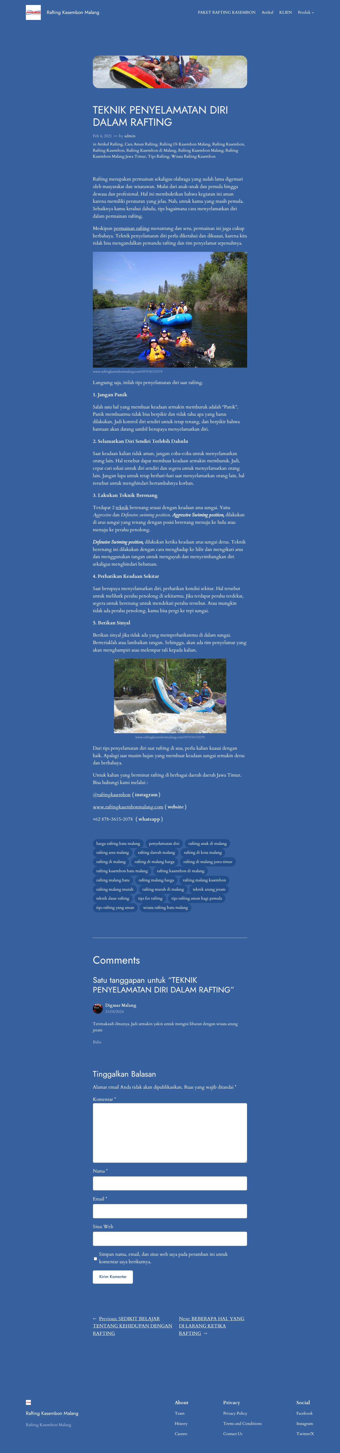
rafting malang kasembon (204, 880)
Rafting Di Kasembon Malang (185, 144)
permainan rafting (132, 228)
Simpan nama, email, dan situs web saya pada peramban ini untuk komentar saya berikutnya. (163, 1258)
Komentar (104, 1099)
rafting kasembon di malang (180, 871)
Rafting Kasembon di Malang (151, 150)
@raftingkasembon (112, 795)
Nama (100, 1171)
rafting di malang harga (154, 861)
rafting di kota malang (203, 852)
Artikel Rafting (110, 144)
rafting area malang (112, 852)
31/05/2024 (114, 1011)
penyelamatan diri (164, 843)
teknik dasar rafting (112, 898)
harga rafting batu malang (118, 843)
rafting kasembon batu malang (122, 871)
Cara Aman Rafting (141, 144)
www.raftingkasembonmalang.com (128, 807)
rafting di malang (111, 861)
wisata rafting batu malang (165, 907)
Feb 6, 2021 (102, 136)
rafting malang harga (156, 880)
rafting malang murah (114, 889)
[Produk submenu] (313, 12)
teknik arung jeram (209, 889)
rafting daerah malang (156, 852)
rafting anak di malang (207, 843)
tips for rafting (150, 898)
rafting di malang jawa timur (207, 861)
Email (100, 1199)
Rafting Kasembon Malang (73, 12)
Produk (304, 12)
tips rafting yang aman (115, 907)
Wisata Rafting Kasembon (193, 156)
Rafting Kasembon (228, 144)
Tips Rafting (158, 156)
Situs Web (103, 1226)
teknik (122, 507)
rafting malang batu (113, 880)
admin (129, 136)
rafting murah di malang (163, 889)
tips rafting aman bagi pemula (196, 898)
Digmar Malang (120, 1005)
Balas (97, 1042)
